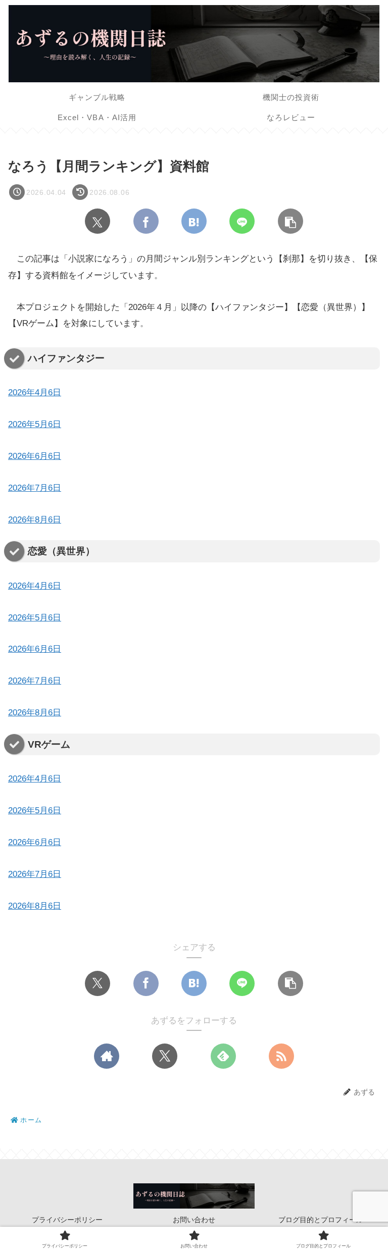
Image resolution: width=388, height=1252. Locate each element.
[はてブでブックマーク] (194, 221)
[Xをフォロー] (164, 1056)
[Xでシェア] (97, 221)
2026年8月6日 (34, 520)
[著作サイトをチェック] (106, 1056)
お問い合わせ (194, 1220)
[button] (290, 221)
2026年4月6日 (34, 392)
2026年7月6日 (34, 488)
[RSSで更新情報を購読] (281, 1056)
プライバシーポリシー (67, 1220)
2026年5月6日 (34, 424)
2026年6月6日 (34, 456)
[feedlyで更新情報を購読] (223, 1056)
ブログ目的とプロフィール (320, 1220)
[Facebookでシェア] (146, 221)
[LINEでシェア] (242, 221)
